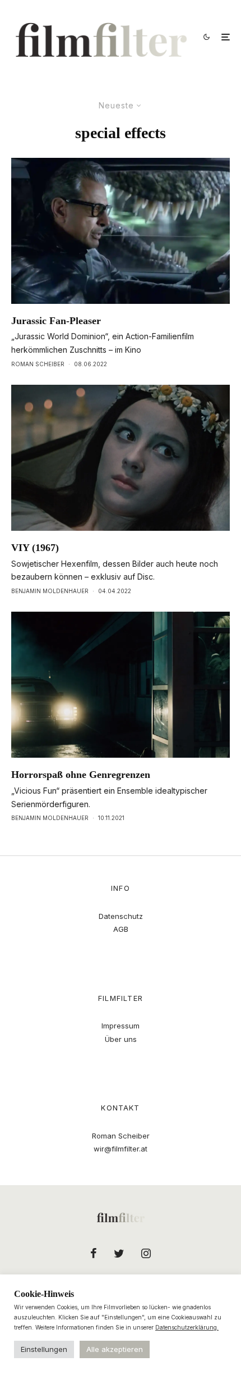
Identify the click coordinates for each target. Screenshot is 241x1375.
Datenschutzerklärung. (187, 1327)
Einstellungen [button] (44, 1349)
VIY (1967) (35, 547)
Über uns (121, 1039)
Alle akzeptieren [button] (114, 1349)
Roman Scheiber (37, 364)
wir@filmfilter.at (120, 1148)
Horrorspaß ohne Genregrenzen (80, 774)
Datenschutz (121, 916)
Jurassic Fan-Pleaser (56, 320)
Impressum (120, 1025)
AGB (120, 929)
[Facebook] (93, 1253)
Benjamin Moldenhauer (50, 591)
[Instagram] (146, 1253)
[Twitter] (119, 1253)
